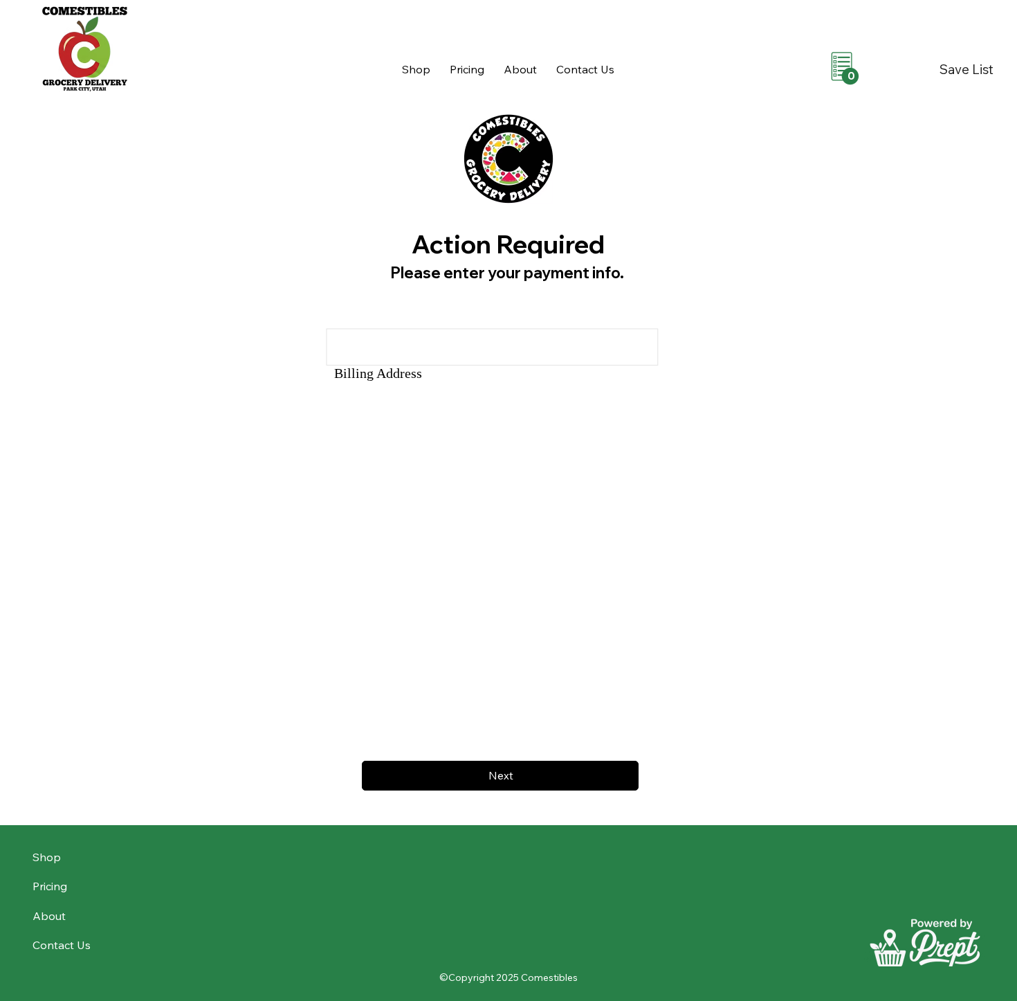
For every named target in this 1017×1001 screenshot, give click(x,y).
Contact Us (62, 945)
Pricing (50, 886)
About (49, 916)
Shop (47, 857)
